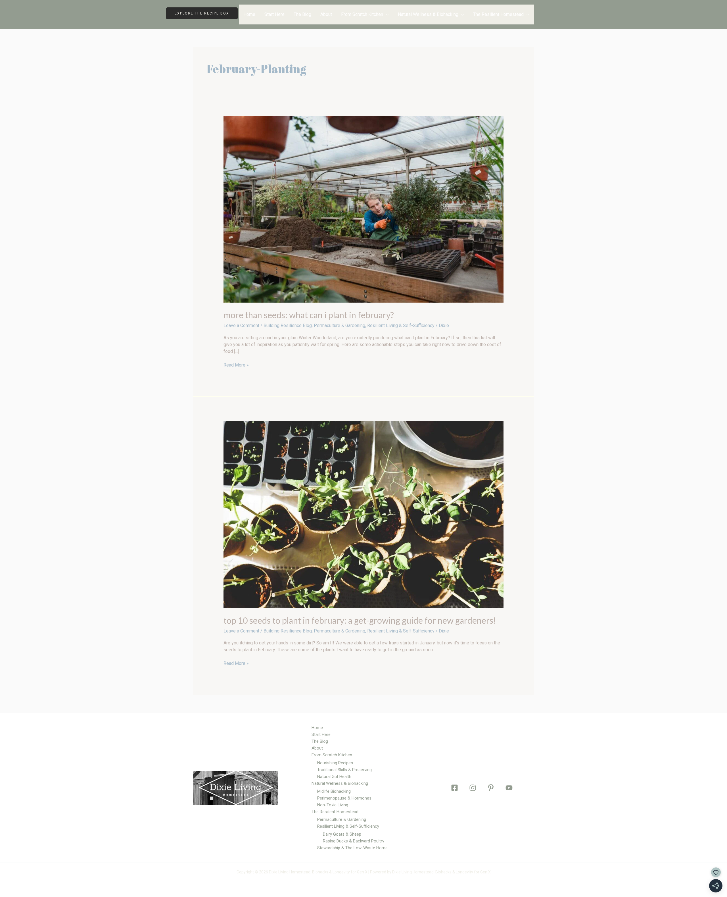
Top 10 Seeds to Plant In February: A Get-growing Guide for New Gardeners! (359, 620)
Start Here (274, 14)
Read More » (236, 365)
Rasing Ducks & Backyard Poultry (353, 841)
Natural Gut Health (334, 776)
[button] (206, 13)
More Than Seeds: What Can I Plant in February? (308, 315)
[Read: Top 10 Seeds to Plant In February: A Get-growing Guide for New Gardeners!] (363, 514)
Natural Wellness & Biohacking (428, 14)
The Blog (302, 14)
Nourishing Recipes (335, 762)
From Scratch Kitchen (362, 14)
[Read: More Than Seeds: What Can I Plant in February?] (363, 209)
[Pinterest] (491, 788)
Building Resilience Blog (288, 325)
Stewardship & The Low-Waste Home (352, 847)
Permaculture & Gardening (339, 325)
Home (249, 14)
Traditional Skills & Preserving (344, 769)
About (326, 14)
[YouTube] (509, 788)
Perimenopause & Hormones (344, 798)
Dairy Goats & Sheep (342, 834)
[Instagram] (473, 788)
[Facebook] (454, 788)
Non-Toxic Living (332, 804)
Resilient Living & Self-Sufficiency (400, 325)
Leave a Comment (241, 325)
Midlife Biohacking (334, 791)
